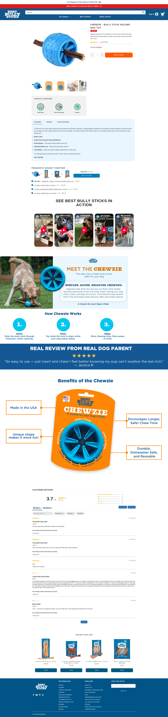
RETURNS (61, 687)
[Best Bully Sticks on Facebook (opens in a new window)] (33, 695)
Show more (84, 622)
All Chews (63, 17)
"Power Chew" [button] (35, 533)
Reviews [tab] (37, 508)
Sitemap (61, 709)
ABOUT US (88, 685)
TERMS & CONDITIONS (65, 690)
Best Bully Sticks (41, 714)
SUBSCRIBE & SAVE (90, 709)
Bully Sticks (105, 17)
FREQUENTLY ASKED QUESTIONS (94, 690)
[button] (110, 494)
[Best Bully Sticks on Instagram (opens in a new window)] (42, 695)
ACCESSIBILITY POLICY (65, 699)
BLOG (86, 695)
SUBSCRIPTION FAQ (64, 697)
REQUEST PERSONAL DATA (66, 702)
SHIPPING (61, 692)
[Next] (85, 50)
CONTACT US (88, 687)
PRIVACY (61, 685)
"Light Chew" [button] (35, 594)
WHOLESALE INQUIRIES (65, 695)
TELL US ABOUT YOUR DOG (92, 702)
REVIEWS (87, 704)
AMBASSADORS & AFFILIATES (93, 697)
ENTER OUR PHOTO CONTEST (93, 706)
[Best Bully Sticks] (13, 14)
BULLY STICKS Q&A (90, 692)
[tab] (47, 508)
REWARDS (61, 704)
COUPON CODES (63, 706)
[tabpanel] (84, 568)
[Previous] (33, 50)
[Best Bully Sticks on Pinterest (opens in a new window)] (39, 695)
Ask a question (122, 507)
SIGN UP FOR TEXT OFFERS (92, 699)
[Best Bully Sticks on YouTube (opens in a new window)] (36, 695)
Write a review (131, 507)
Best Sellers (85, 17)
